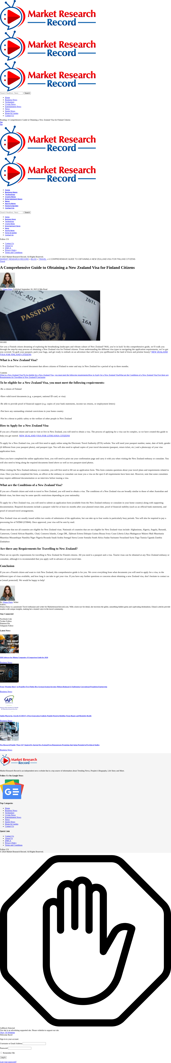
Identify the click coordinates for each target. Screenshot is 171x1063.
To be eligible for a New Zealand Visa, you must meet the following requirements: (56, 375)
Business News (6, 662)
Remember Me (9, 1053)
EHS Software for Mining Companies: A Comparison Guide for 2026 (24, 657)
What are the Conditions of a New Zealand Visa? (138, 375)
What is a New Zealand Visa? (12, 375)
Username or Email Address (11, 1043)
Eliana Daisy (8, 289)
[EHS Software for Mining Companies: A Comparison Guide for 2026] (9, 652)
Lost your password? (8, 1062)
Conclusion (40, 377)
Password (4, 1048)
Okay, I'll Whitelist (7, 1033)
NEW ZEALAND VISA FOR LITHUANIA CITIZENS (44, 435)
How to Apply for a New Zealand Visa (103, 375)
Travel (2, 261)
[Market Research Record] (48, 60)
